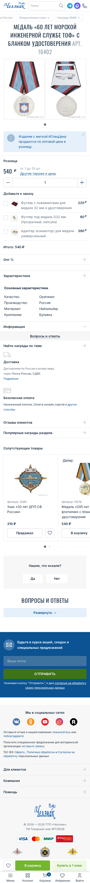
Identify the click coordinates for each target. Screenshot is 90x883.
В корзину (32, 865)
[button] (43, 6)
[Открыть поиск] (61, 6)
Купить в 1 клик (69, 865)
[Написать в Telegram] (70, 6)
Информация (14, 327)
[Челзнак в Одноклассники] (30, 722)
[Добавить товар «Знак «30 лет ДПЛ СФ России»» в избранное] (49, 533)
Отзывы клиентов (17, 422)
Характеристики (16, 276)
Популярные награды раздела (27, 433)
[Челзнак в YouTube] (45, 722)
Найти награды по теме (22, 346)
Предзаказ (24, 533)
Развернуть (43, 613)
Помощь (10, 792)
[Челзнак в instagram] (59, 722)
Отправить (45, 674)
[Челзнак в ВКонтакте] (16, 722)
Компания (11, 781)
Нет (57, 578)
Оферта (20, 752)
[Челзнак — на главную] (14, 5)
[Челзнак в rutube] (73, 722)
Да (32, 578)
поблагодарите (13, 736)
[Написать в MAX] (77, 6)
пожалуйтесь (61, 732)
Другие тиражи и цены (38, 173)
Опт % (8, 260)
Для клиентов (14, 769)
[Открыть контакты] (84, 6)
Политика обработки (41, 752)
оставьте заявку (33, 746)
